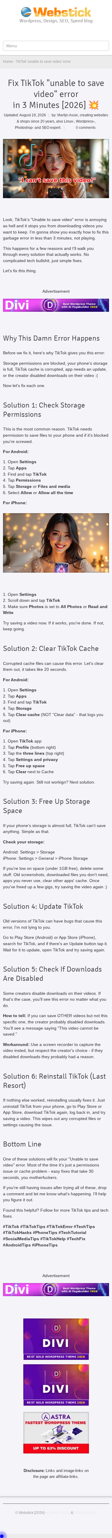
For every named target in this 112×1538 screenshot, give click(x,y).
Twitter (56, 31)
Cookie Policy (58, 1512)
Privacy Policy (85, 1512)
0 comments (86, 127)
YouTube (46, 31)
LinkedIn (66, 31)
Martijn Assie (67, 115)
